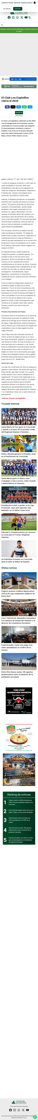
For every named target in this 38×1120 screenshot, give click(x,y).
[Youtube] (26, 17)
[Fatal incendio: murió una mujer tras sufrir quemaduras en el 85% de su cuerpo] (19, 634)
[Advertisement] (19, 56)
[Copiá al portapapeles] (29, 106)
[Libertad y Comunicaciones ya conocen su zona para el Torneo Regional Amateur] (19, 521)
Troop (25, 1117)
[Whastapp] (17, 17)
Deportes (19, 112)
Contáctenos (32, 1116)
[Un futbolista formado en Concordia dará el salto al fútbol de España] (19, 548)
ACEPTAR (18, 8)
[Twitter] (21, 17)
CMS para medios (16, 1117)
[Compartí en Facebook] (7, 106)
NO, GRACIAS (7, 8)
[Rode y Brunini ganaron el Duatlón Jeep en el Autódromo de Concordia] (19, 443)
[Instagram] (13, 17)
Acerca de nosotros (7, 1116)
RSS (27, 1116)
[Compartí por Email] (18, 106)
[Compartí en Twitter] (13, 106)
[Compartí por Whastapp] (24, 106)
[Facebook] (9, 17)
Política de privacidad (19, 1116)
